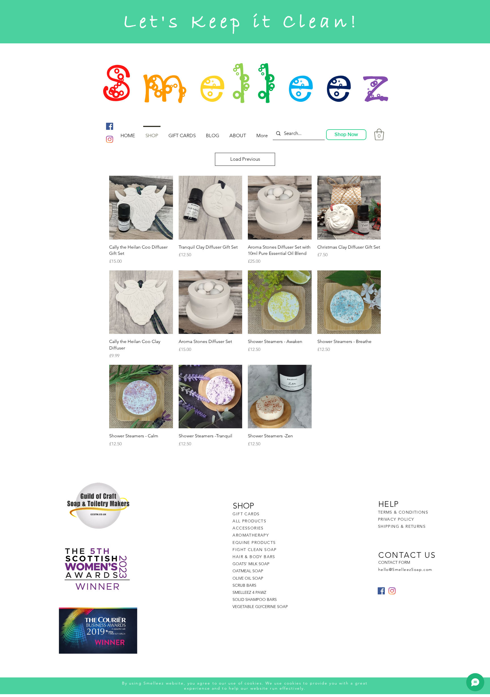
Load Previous (245, 159)
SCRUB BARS (244, 585)
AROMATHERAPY (251, 535)
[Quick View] (141, 208)
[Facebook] (109, 126)
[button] (379, 134)
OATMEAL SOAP (248, 570)
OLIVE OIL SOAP (248, 578)
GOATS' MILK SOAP (251, 563)
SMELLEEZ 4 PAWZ (249, 592)
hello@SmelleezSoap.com (405, 569)
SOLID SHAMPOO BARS (255, 599)
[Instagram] (109, 139)
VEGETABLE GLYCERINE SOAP (260, 606)
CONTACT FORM (394, 562)
